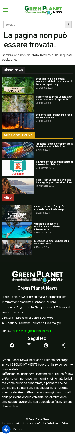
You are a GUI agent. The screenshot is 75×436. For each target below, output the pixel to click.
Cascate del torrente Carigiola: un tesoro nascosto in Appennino (54, 98)
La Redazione (50, 423)
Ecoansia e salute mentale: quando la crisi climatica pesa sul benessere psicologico (54, 81)
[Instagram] (29, 345)
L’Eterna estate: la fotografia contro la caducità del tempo (49, 208)
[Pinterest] (46, 345)
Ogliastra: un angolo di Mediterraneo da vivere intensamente (47, 226)
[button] (4, 10)
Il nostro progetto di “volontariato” (21, 423)
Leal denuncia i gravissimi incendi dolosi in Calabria (54, 116)
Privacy (66, 423)
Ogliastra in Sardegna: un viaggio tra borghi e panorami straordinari (54, 181)
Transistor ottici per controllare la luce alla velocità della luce (54, 145)
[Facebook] (12, 345)
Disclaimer (19, 429)
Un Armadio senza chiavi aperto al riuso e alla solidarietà (54, 163)
